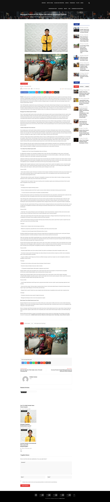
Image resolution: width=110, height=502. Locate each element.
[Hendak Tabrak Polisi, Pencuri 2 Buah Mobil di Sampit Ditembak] (76, 29)
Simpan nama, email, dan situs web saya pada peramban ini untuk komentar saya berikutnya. (39, 482)
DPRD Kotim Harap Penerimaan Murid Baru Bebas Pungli (84, 59)
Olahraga (60, 8)
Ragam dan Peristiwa (59, 2)
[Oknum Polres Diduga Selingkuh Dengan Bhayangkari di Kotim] (76, 140)
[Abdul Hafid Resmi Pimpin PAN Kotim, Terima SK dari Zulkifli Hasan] (76, 121)
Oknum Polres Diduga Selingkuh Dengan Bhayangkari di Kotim (83, 142)
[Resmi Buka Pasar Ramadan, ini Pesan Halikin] (76, 74)
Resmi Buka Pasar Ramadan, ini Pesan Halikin (84, 76)
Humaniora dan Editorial (77, 8)
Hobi (69, 8)
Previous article (24, 368)
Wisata (65, 8)
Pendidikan (72, 2)
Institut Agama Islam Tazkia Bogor (39, 323)
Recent (76, 86)
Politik (77, 2)
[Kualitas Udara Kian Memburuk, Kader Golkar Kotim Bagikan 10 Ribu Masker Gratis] (76, 91)
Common (87, 86)
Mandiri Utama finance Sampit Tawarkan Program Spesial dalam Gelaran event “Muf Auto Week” (84, 133)
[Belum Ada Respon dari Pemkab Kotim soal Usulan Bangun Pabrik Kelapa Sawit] (76, 36)
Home (22, 16)
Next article (69, 368)
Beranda (44, 2)
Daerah (67, 2)
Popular (81, 86)
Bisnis (82, 2)
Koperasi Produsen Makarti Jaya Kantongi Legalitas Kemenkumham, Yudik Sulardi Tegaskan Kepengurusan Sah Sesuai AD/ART (84, 113)
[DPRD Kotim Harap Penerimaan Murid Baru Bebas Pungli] (76, 57)
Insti (32, 323)
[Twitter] (25, 363)
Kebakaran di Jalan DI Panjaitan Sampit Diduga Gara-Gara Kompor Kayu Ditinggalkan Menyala (84, 67)
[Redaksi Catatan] (31, 88)
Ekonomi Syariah (27, 323)
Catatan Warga (27, 16)
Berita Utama (50, 2)
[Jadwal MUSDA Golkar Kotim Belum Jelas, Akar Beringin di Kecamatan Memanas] (76, 100)
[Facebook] (23, 363)
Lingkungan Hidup (53, 8)
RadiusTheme (62, 498)
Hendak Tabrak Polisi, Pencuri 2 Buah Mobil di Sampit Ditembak (84, 31)
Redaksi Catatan (33, 377)
